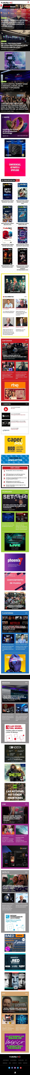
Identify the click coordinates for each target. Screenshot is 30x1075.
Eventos (25, 1063)
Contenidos (6, 1060)
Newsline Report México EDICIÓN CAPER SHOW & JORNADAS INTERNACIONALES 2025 (22, 267)
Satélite (14, 1063)
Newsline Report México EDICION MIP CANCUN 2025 (22, 245)
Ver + (25, 296)
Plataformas (13, 1060)
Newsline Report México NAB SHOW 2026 (7, 224)
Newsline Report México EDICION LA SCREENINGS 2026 (22, 202)
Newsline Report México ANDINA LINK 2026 (22, 224)
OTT (26, 1060)
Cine (10, 1063)
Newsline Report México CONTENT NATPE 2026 (7, 245)
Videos (19, 1063)
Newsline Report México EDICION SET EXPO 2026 (7, 201)
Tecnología (21, 1060)
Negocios (5, 1063)
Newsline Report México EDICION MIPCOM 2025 (7, 266)
